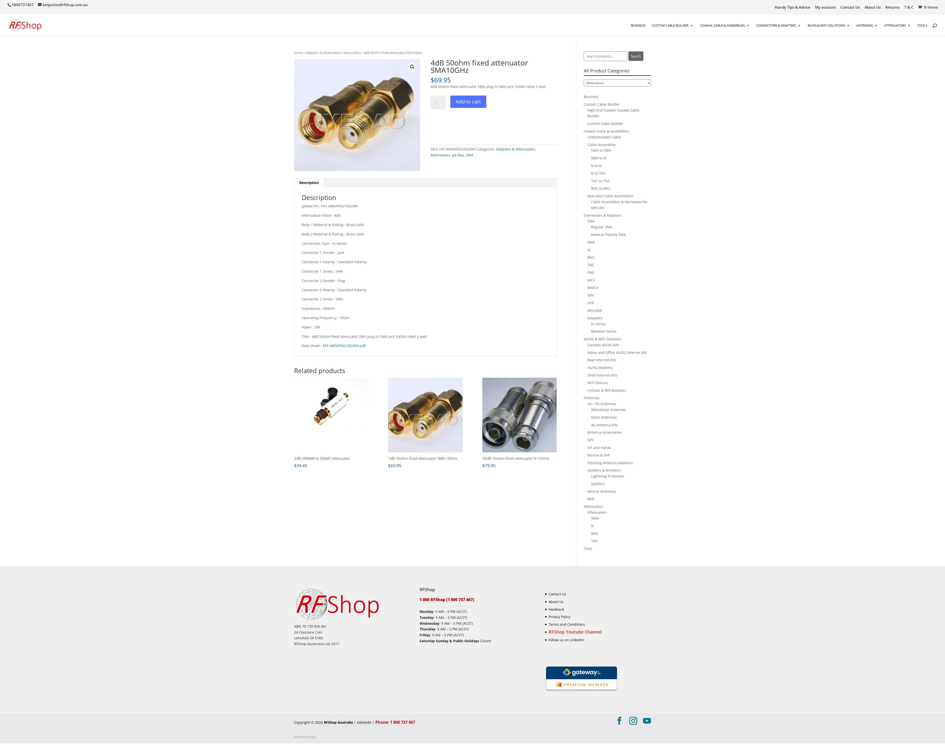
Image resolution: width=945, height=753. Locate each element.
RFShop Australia (338, 722)
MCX (591, 280)
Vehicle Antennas (601, 491)
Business (638, 26)
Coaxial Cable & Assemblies (722, 26)
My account (825, 7)
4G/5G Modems (600, 367)
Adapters (594, 318)
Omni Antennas (604, 417)
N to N (596, 165)
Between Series (603, 331)
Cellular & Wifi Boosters (606, 390)
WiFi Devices (597, 382)
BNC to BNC (601, 188)
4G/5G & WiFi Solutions (826, 26)
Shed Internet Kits (602, 375)
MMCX (592, 287)
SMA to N (598, 158)
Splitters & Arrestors (604, 470)
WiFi (590, 499)
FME (590, 272)
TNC (590, 264)
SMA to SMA (601, 150)
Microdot (594, 310)
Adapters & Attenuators (323, 52)
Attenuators (352, 52)
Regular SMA (601, 227)
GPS (590, 440)
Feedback (556, 609)
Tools (922, 26)
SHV (590, 295)
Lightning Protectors (607, 476)
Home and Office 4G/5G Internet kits (617, 352)
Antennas (864, 26)
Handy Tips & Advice (792, 7)
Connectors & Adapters (776, 26)
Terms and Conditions (567, 624)
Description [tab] (309, 182)
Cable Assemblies (601, 144)
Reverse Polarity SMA (608, 234)
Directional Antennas (608, 409)
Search (636, 56)
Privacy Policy (559, 616)
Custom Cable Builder (670, 26)
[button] (412, 67)
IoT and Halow (599, 447)
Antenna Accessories (604, 432)
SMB (591, 242)
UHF (590, 302)
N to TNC (598, 173)
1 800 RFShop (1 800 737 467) (447, 599)
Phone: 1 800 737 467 (395, 722)
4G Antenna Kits (604, 425)
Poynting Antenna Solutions (610, 462)
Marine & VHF (598, 455)
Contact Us (850, 7)
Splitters (598, 483)
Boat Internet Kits (601, 360)
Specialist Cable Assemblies (610, 196)
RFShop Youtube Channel (575, 632)
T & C (909, 7)
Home (298, 52)
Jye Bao (458, 155)
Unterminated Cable (604, 137)
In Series (598, 324)
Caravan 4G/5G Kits (603, 345)
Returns (892, 7)
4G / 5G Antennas (601, 403)
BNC (591, 257)
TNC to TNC (600, 181)
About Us (873, 7)
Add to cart (468, 101)
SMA (469, 155)
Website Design (305, 737)
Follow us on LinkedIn (566, 640)
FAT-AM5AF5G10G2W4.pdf (344, 345)
